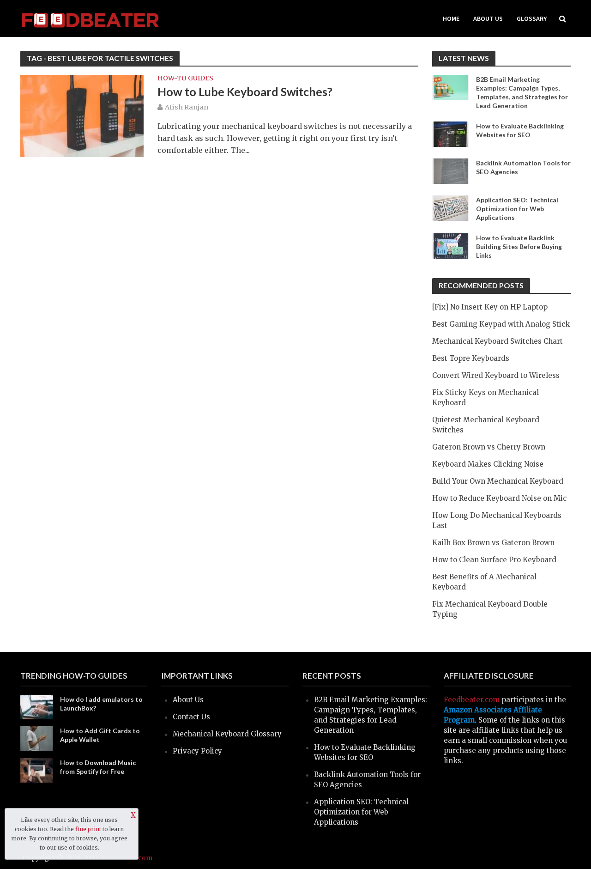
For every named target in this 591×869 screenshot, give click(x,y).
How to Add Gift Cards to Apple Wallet (100, 735)
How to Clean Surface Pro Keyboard (494, 559)
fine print (88, 829)
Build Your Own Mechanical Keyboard (497, 481)
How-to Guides (185, 78)
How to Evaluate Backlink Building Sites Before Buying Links (519, 246)
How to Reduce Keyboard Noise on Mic (499, 498)
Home (451, 18)
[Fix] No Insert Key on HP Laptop (490, 307)
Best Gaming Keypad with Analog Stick (501, 324)
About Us (488, 18)
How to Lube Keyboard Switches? (244, 91)
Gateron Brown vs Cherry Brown (488, 447)
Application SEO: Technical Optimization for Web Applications (517, 208)
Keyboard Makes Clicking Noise (487, 464)
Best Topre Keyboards (470, 358)
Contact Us (191, 716)
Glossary (532, 18)
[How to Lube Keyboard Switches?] (82, 115)
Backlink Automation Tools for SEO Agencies (523, 167)
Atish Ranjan (186, 107)
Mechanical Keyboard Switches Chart (497, 341)
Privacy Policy (197, 751)
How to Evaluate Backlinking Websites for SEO (520, 130)
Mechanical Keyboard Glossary (227, 733)
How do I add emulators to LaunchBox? (101, 703)
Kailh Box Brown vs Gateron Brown (493, 542)
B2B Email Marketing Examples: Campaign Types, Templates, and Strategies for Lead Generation (522, 92)
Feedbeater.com (472, 699)
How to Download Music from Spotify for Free (98, 767)
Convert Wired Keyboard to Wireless (496, 375)
